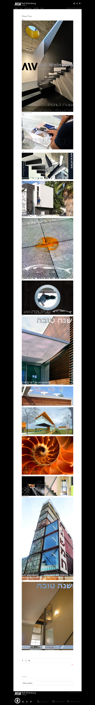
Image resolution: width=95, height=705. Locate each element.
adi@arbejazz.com (60, 701)
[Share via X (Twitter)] (25, 660)
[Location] (38, 701)
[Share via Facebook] (22, 660)
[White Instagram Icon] (74, 3)
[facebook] (77, 3)
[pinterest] (80, 3)
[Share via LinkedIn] (29, 660)
